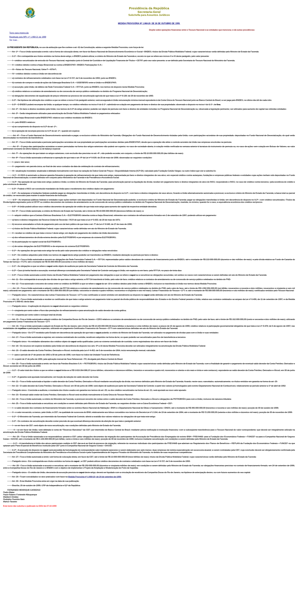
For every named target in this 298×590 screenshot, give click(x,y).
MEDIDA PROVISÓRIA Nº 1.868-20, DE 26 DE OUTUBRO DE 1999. (149, 23)
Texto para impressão (19, 33)
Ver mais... (14, 40)
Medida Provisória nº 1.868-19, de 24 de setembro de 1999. (95, 477)
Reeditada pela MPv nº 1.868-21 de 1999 (27, 37)
